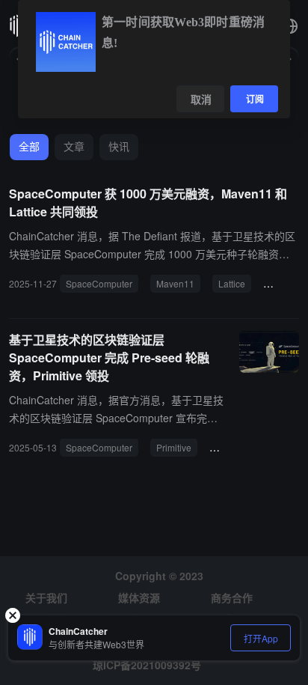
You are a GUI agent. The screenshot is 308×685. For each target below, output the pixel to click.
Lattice (231, 283)
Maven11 (175, 283)
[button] (290, 26)
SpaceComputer (99, 283)
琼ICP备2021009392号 (147, 664)
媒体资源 (139, 597)
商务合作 (232, 597)
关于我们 (46, 597)
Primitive (173, 447)
